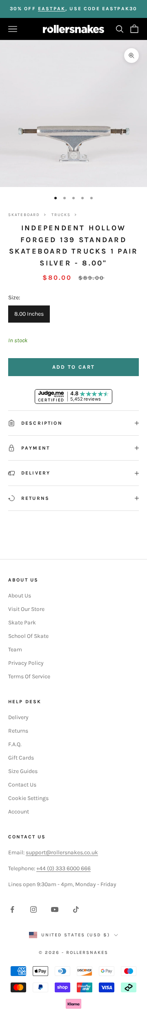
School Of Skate (28, 636)
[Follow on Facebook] (12, 909)
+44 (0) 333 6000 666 (63, 868)
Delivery (18, 717)
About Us (19, 595)
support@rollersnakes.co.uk (62, 852)
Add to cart (73, 367)
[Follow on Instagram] (33, 909)
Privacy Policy (26, 663)
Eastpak (51, 8)
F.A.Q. (15, 744)
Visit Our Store (26, 609)
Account (18, 811)
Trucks (61, 214)
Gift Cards (21, 757)
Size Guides (23, 771)
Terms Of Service (29, 676)
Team (15, 649)
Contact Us (22, 784)
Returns (18, 730)
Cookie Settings (28, 798)
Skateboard (24, 214)
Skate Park (22, 622)
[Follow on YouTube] (55, 909)
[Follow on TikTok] (76, 909)
